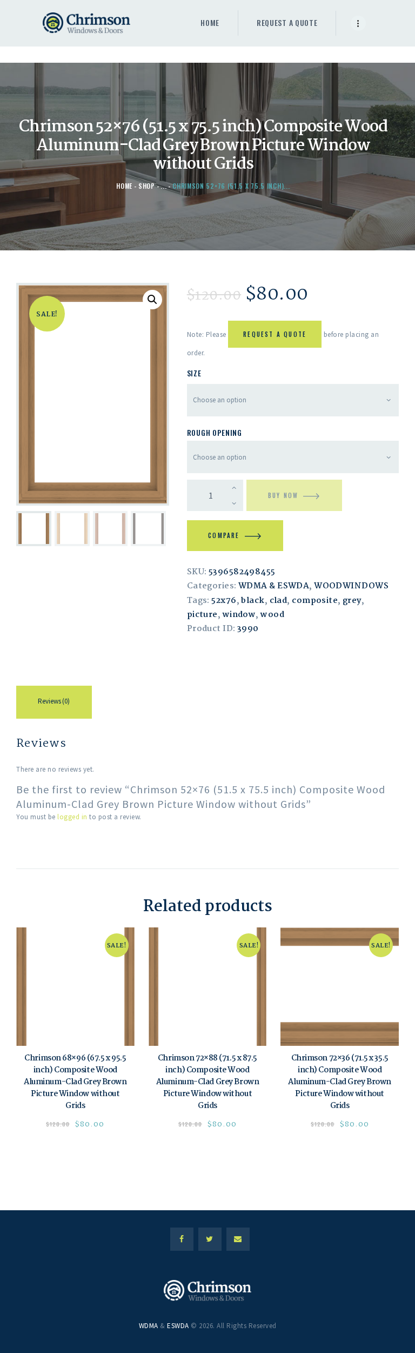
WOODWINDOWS (351, 586)
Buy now (283, 495)
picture (202, 614)
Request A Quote (274, 334)
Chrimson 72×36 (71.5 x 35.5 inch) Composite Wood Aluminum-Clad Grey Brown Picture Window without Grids (339, 1082)
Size (194, 373)
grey (352, 600)
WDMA (148, 1325)
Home (124, 185)
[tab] (54, 704)
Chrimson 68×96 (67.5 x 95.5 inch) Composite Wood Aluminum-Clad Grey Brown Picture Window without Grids (75, 1082)
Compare (223, 535)
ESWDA (178, 1325)
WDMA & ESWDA (273, 586)
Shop (146, 185)
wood (272, 614)
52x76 (223, 600)
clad (278, 600)
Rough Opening (214, 432)
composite (315, 600)
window (239, 614)
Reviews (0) (54, 701)
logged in (72, 816)
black (252, 600)
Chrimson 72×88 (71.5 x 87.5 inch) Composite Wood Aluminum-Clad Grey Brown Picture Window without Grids (207, 1082)
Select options (75, 987)
